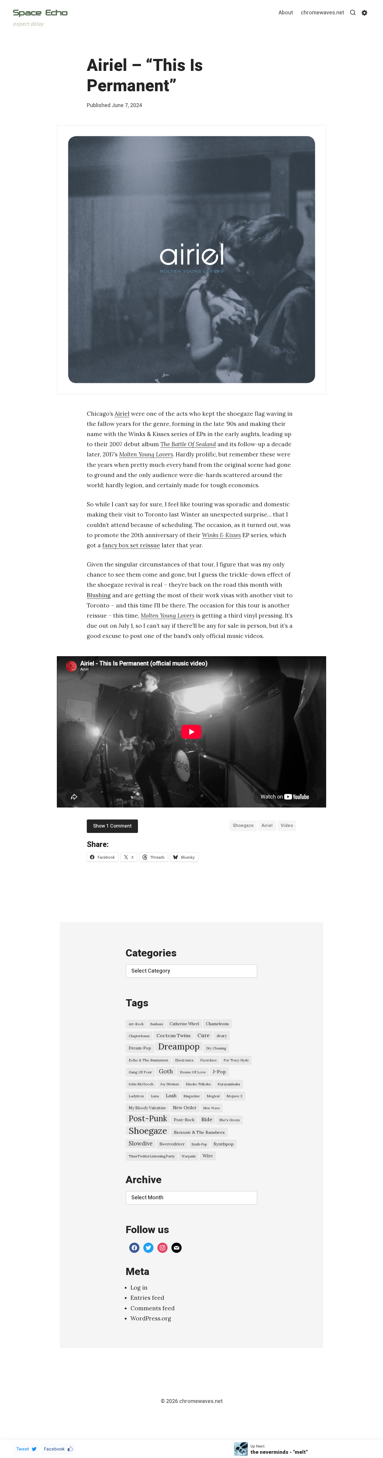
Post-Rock (184, 1119)
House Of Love (193, 1072)
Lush (171, 1096)
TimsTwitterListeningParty (152, 1156)
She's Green (229, 1120)
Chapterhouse (139, 1036)
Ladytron (136, 1096)
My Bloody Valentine (147, 1107)
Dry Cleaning (216, 1048)
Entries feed (147, 1297)
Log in (139, 1287)
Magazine (191, 1096)
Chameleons (217, 1023)
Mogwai (213, 1096)
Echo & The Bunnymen (148, 1060)
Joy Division (169, 1084)
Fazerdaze (208, 1060)
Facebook (54, 1449)
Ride (206, 1119)
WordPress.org (150, 1318)
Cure (203, 1035)
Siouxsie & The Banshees (199, 1132)
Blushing (99, 595)
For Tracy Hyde (236, 1060)
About (286, 13)
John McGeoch (141, 1084)
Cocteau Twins (173, 1035)
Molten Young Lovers (146, 454)
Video (287, 825)
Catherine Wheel (184, 1023)
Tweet (22, 1449)
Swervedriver (172, 1144)
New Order (185, 1107)
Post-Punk (148, 1118)
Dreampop (179, 1046)
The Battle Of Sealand (188, 444)
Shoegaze (243, 825)
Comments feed (152, 1308)
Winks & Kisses (221, 535)
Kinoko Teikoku (198, 1084)
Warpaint (189, 1156)
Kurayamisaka (229, 1084)
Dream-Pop (140, 1048)
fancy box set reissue (131, 545)
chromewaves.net (322, 13)
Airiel (122, 413)
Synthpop (224, 1144)
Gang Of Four (140, 1072)
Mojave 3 (234, 1096)
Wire (208, 1156)
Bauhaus (157, 1024)
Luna (155, 1096)
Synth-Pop (199, 1144)
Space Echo (40, 12)
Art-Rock (136, 1024)
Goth (166, 1071)
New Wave (211, 1108)
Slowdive (141, 1143)
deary (222, 1035)
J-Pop (219, 1072)
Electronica (184, 1060)
